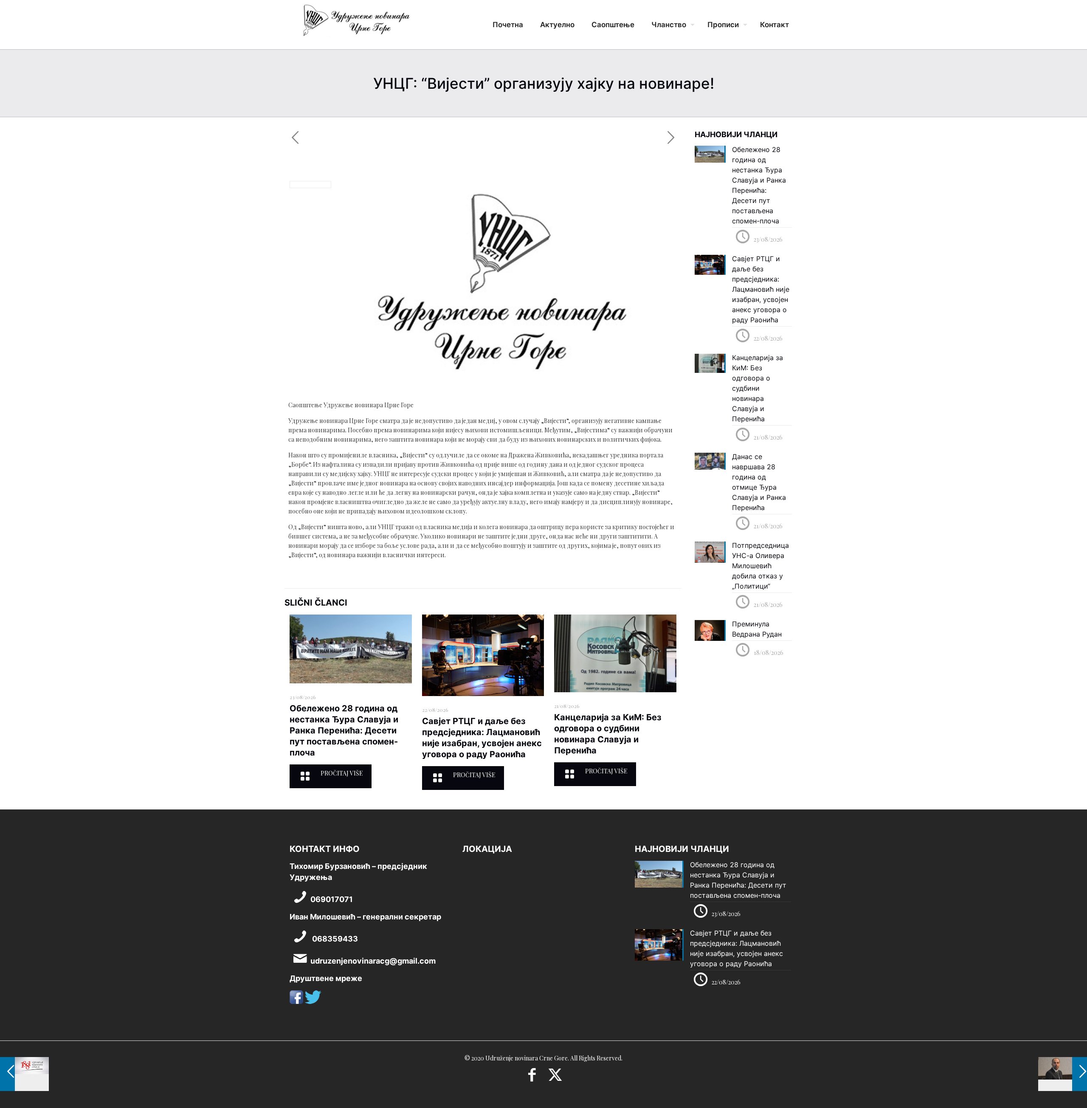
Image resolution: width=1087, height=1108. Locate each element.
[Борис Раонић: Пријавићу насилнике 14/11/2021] (1062, 1074)
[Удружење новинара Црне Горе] (356, 23)
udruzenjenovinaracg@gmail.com (373, 960)
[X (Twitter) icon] (555, 1077)
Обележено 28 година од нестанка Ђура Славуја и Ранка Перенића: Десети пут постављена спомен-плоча (344, 730)
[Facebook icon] (531, 1077)
